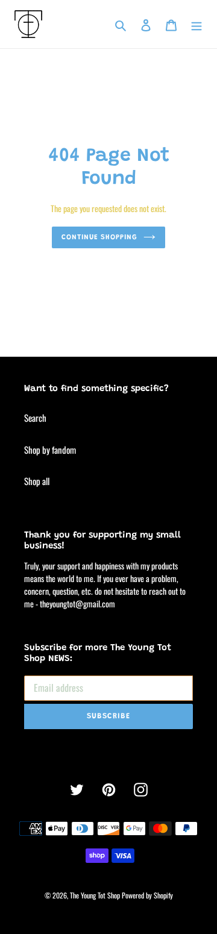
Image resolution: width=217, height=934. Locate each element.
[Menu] (196, 24)
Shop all (36, 480)
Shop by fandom (50, 449)
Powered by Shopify (147, 895)
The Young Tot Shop (95, 895)
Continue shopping (99, 237)
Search (35, 417)
